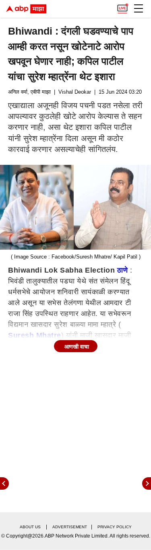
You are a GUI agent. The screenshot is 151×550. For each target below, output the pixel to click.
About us (30, 527)
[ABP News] (146, 483)
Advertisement (69, 527)
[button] (138, 8)
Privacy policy (114, 527)
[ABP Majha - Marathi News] (26, 9)
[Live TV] (122, 6)
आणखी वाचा (76, 346)
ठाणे (122, 270)
